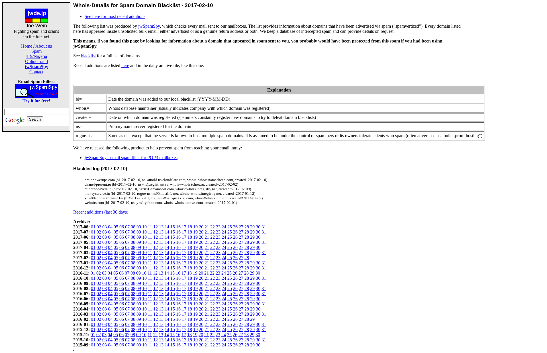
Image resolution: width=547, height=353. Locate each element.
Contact (36, 71)
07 (127, 226)
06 (121, 226)
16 (178, 226)
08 (133, 226)
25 (229, 226)
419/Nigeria (36, 56)
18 (189, 226)
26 (235, 226)
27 (241, 226)
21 (207, 226)
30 (258, 226)
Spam (36, 51)
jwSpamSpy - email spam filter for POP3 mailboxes (131, 157)
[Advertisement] (36, 217)
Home (26, 46)
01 (93, 226)
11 (150, 226)
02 (99, 226)
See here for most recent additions (115, 16)
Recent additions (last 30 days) (100, 212)
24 (224, 226)
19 (195, 226)
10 (144, 226)
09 (138, 226)
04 (110, 226)
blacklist (88, 55)
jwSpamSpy (149, 26)
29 (252, 226)
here (125, 65)
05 (116, 226)
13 (161, 226)
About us (43, 46)
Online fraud (36, 61)
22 (212, 226)
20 (201, 226)
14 (167, 226)
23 (218, 226)
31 (264, 226)
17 (184, 226)
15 (172, 226)
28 (246, 226)
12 (155, 226)
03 (104, 226)
